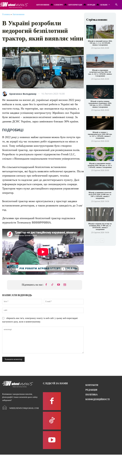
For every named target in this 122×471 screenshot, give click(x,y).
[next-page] (102, 241)
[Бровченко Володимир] (5, 94)
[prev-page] (97, 241)
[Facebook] (46, 285)
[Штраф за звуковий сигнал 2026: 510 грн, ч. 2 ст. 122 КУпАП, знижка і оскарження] (100, 32)
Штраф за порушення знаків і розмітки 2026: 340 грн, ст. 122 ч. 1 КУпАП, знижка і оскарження (100, 165)
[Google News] (65, 285)
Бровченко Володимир (22, 94)
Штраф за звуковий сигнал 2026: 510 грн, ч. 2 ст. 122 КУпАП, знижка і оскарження (100, 43)
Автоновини (18, 14)
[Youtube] (58, 285)
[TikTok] (52, 285)
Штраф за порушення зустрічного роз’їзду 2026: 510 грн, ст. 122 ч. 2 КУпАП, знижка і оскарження (100, 73)
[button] (116, 5)
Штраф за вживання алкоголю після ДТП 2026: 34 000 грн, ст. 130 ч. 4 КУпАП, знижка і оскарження (100, 195)
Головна (6, 14)
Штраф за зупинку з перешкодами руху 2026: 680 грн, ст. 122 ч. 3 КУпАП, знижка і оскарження (100, 135)
